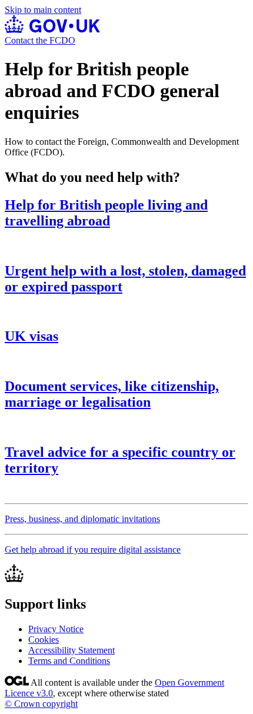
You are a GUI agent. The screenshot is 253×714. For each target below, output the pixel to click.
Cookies (43, 640)
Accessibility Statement (71, 650)
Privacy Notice (56, 629)
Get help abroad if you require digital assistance (93, 549)
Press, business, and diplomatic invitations (82, 519)
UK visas (31, 336)
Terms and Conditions (69, 661)
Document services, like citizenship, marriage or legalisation (112, 394)
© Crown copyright (41, 704)
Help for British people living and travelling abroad (106, 212)
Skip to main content (43, 10)
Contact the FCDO (40, 40)
